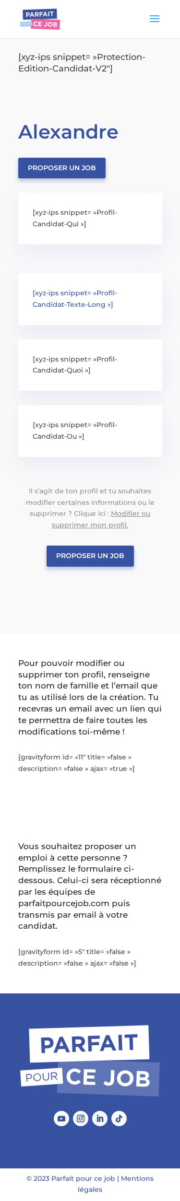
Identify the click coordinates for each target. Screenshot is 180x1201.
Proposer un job (62, 167)
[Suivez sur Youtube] (61, 1118)
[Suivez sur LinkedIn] (100, 1118)
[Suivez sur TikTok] (119, 1118)
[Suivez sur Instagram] (80, 1118)
